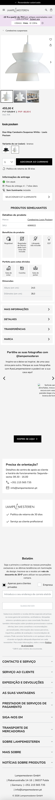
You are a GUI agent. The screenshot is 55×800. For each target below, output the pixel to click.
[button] (7, 96)
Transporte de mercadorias (15, 729)
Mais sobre (11, 752)
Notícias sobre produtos (24, 762)
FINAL (26, 23)
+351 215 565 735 (21, 482)
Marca (8, 339)
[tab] (27, 661)
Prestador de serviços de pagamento (24, 705)
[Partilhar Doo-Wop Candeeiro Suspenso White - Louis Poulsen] (50, 45)
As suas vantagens (18, 693)
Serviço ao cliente (18, 672)
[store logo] (19, 10)
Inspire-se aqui (26, 438)
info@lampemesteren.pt (24, 487)
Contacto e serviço (19, 661)
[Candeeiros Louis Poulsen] (17, 124)
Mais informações (16, 309)
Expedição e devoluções (23, 682)
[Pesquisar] (46, 10)
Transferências (14, 329)
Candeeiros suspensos (16, 30)
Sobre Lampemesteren (21, 742)
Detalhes (10, 319)
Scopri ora (35, 19)
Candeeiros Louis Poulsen (40, 219)
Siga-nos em (12, 717)
